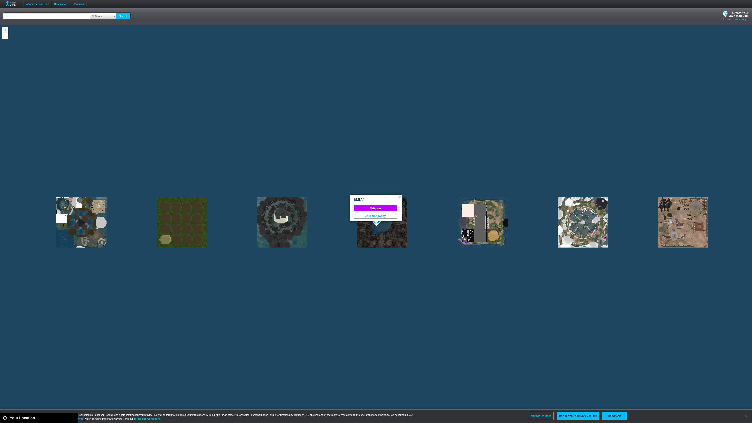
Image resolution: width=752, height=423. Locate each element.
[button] (400, 197)
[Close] (745, 415)
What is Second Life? (37, 4)
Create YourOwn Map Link (738, 14)
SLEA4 (359, 199)
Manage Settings (541, 415)
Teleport (375, 208)
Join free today (375, 216)
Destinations (61, 4)
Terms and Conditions (147, 418)
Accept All (614, 415)
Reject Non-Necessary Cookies (578, 415)
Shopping (78, 4)
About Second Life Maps (735, 19)
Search (123, 16)
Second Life (12, 3)
